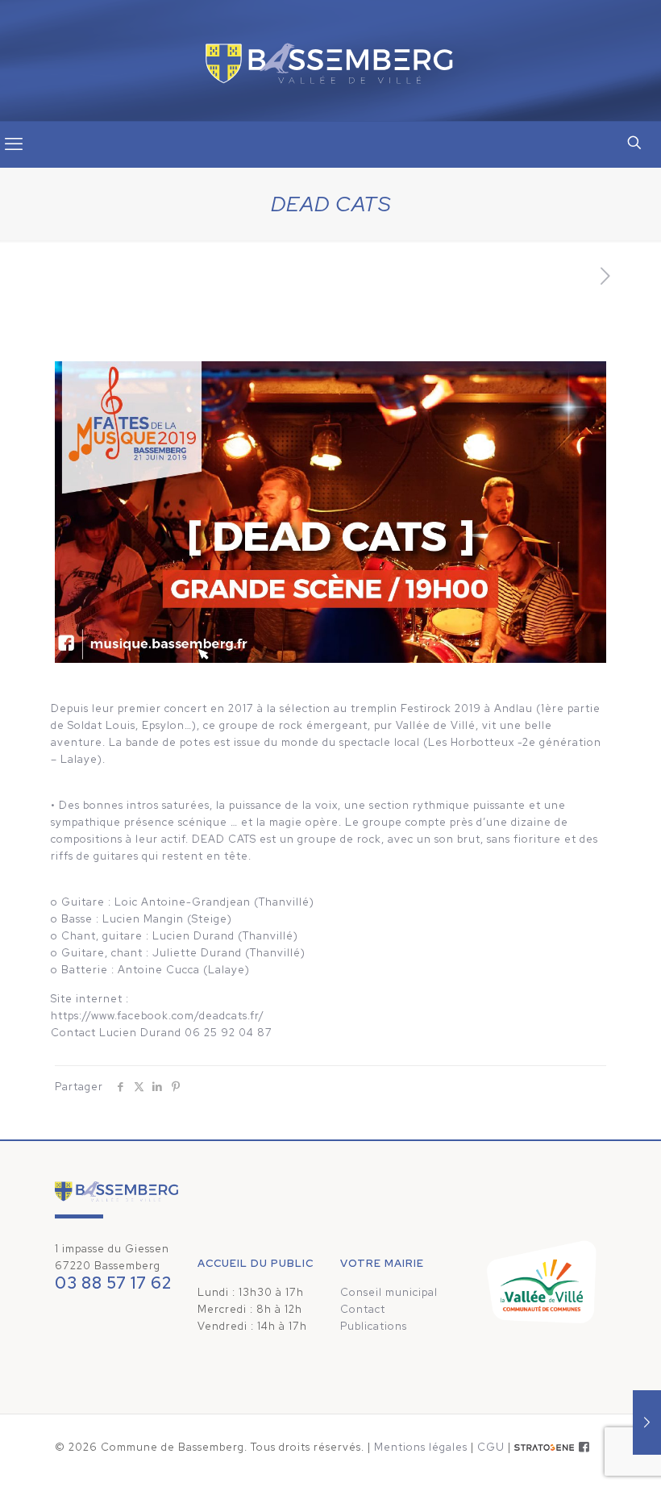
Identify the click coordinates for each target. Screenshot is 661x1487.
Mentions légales (421, 1447)
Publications (373, 1326)
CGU (491, 1447)
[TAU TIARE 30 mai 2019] (647, 1422)
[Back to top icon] (584, 1454)
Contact (362, 1309)
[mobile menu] (13, 144)
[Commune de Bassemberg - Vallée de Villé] (330, 60)
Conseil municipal (389, 1292)
